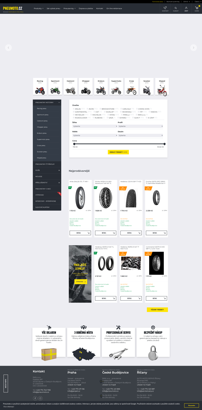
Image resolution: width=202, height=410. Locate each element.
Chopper (86, 81)
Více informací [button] (8, 407)
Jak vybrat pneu (53, 8)
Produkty (38, 8)
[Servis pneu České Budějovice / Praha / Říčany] (12, 8)
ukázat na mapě (74, 385)
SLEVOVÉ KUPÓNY (42, 207)
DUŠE (37, 170)
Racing (40, 81)
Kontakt (99, 8)
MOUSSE (38, 176)
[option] (101, 48)
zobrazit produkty (118, 152)
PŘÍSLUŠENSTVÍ (41, 183)
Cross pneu (41, 145)
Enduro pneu (42, 133)
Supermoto (116, 81)
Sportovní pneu (42, 115)
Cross (131, 81)
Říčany (75, 338)
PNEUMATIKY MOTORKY (44, 102)
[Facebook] (35, 398)
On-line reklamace (114, 8)
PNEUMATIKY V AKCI (43, 189)
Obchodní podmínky (173, 1)
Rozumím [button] (191, 405)
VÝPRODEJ (39, 195)
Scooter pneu (42, 152)
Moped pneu (41, 158)
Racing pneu (41, 108)
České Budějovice (87, 338)
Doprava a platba (86, 8)
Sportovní (55, 81)
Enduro (101, 81)
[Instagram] (40, 398)
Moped (162, 81)
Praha (93, 336)
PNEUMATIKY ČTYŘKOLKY (45, 164)
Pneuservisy (69, 8)
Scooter (147, 81)
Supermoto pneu (43, 139)
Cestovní (70, 81)
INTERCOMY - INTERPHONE (45, 201)
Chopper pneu (42, 127)
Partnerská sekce (157, 1)
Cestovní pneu (42, 121)
